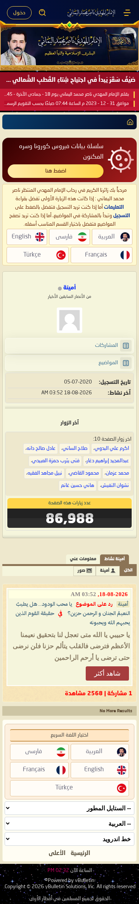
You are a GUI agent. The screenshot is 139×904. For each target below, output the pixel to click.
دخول (19, 12)
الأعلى (57, 853)
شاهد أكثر (107, 673)
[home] (128, 122)
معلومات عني (83, 559)
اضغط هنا (55, 171)
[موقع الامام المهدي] (91, 12)
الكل (128, 570)
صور (81, 571)
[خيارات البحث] (42, 13)
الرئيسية (80, 853)
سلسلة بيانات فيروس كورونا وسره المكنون (61, 152)
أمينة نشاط (114, 559)
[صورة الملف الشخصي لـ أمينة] (69, 320)
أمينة (104, 571)
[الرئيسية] (127, 12)
